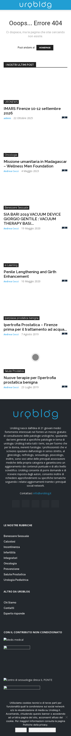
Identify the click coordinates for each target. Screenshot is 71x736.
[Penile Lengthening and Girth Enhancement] (35, 251)
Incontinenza (12, 547)
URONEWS (11, 101)
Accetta (21, 730)
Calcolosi (9, 541)
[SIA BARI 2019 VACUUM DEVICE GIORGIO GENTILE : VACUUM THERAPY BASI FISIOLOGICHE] (35, 194)
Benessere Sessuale (16, 207)
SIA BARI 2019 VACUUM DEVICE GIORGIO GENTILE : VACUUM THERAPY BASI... (32, 219)
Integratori (10, 558)
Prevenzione (11, 568)
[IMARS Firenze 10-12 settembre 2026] (35, 88)
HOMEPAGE (45, 47)
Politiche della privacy (42, 730)
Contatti (9, 608)
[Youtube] (55, 503)
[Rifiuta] (66, 717)
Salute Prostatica (14, 371)
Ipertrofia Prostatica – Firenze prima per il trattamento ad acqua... (35, 327)
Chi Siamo (10, 602)
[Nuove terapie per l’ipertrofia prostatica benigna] (35, 357)
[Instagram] (25, 503)
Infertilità (9, 552)
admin (7, 118)
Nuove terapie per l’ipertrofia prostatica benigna (30, 380)
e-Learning (11, 265)
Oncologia (11, 154)
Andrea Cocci (11, 171)
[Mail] (35, 503)
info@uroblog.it (42, 493)
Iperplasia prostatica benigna (21, 318)
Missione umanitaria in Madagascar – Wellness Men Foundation (35, 163)
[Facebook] (15, 503)
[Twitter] (45, 503)
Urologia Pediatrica (16, 579)
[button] (6, 5)
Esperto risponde (14, 613)
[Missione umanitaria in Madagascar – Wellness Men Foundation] (35, 141)
